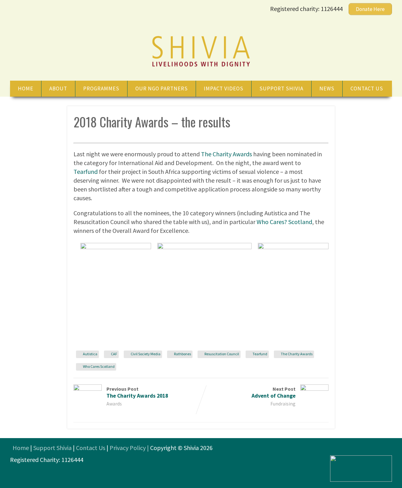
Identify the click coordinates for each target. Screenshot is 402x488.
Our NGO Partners (161, 88)
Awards (114, 403)
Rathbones (182, 353)
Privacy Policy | (130, 448)
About (58, 88)
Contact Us (90, 448)
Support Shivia (281, 88)
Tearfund (85, 171)
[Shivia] (201, 67)
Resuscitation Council (221, 353)
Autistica (90, 353)
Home (25, 88)
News (326, 88)
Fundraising (283, 403)
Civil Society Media (145, 353)
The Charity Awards (226, 154)
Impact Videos (223, 88)
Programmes (101, 88)
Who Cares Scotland (99, 366)
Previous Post (137, 392)
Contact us (366, 88)
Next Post (274, 392)
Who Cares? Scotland (284, 222)
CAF (114, 353)
